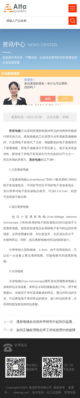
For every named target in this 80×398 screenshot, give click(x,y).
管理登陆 (70, 392)
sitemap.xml (21, 392)
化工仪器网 (54, 392)
